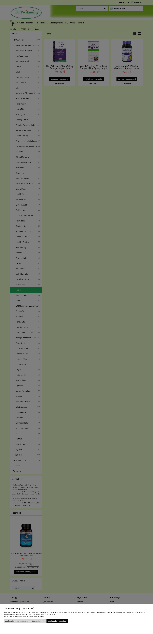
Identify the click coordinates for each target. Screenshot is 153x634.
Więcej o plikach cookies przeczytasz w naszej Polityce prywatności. (24, 616)
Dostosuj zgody (38, 621)
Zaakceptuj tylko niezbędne (16, 621)
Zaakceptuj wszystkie (57, 621)
